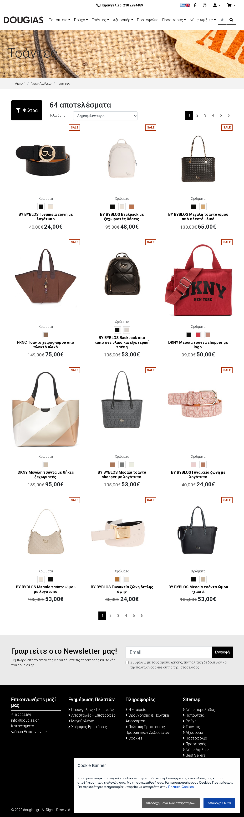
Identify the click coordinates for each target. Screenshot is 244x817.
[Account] (217, 5)
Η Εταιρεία (136, 709)
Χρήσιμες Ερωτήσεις (88, 727)
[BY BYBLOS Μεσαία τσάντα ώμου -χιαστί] (198, 531)
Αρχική (20, 83)
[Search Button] (231, 20)
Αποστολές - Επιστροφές (93, 715)
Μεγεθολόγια (82, 721)
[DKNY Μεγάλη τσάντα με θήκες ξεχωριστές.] (45, 409)
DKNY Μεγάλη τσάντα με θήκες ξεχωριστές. (46, 474)
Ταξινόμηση (58, 115)
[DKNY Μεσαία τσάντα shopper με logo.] (198, 280)
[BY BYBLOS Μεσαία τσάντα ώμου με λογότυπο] (45, 531)
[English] (187, 5)
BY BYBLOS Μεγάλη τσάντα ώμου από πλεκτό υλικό (198, 216)
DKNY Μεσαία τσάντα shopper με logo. (198, 344)
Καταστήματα (22, 726)
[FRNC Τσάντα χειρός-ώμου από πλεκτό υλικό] (45, 273)
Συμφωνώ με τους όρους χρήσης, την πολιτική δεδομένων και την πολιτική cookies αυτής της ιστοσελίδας (178, 664)
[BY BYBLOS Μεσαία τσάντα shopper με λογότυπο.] (122, 401)
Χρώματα (46, 198)
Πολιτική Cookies (181, 787)
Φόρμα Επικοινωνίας (29, 732)
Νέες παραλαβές (200, 709)
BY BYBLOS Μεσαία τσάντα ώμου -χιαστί (198, 589)
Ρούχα (79, 20)
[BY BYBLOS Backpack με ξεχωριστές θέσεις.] (122, 158)
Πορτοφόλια (147, 20)
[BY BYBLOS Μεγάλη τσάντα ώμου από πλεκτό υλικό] (198, 158)
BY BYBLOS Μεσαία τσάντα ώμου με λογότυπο (46, 589)
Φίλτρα (30, 110)
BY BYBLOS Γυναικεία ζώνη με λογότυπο (46, 216)
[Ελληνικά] (182, 5)
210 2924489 (133, 5)
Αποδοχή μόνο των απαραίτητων (170, 803)
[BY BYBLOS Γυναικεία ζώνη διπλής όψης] (122, 531)
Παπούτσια (58, 20)
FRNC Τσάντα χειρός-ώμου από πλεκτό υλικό (45, 344)
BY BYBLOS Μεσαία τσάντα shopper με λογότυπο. (122, 474)
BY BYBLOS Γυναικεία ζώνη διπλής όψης (122, 589)
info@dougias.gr (25, 720)
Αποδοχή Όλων (219, 803)
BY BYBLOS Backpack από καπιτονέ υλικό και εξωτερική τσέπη (122, 342)
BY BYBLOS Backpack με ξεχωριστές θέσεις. (122, 216)
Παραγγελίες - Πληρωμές (92, 709)
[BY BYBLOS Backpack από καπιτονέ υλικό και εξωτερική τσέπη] (122, 273)
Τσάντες (99, 20)
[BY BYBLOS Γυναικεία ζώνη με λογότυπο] (45, 158)
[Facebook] (195, 5)
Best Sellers (195, 755)
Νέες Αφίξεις (201, 20)
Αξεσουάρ (121, 20)
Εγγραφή (222, 652)
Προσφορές (172, 20)
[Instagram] (204, 5)
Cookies (134, 738)
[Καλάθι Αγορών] (231, 5)
